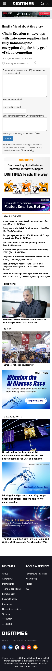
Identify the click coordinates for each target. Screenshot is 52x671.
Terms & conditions (11, 588)
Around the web (12, 216)
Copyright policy (9, 599)
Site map (6, 614)
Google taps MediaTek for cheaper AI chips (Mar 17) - (26, 229)
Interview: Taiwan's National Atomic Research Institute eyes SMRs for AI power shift (24, 321)
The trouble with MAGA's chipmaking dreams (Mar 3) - (24, 244)
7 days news (31, 578)
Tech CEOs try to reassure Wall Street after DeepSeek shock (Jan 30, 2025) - (23, 267)
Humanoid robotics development (18, 365)
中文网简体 (7, 624)
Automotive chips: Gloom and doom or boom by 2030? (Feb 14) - (25, 251)
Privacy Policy (28, 150)
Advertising (7, 578)
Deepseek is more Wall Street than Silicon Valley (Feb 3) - (26, 258)
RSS (27, 588)
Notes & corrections (11, 609)
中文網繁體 (7, 619)
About (5, 573)
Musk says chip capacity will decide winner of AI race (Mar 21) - (25, 222)
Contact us (7, 604)
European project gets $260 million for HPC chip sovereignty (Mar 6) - (26, 236)
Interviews (10, 284)
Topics (7, 329)
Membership (8, 583)
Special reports (13, 417)
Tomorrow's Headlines (36, 573)
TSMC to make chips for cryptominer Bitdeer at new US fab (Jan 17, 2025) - (26, 275)
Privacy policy (8, 593)
